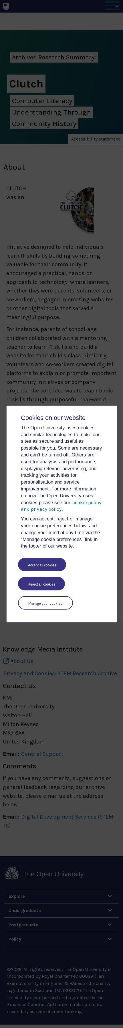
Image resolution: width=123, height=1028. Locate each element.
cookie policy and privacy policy (61, 506)
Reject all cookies (41, 584)
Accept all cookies (42, 565)
